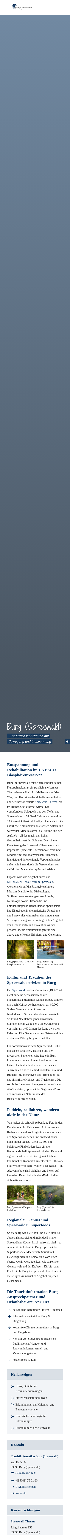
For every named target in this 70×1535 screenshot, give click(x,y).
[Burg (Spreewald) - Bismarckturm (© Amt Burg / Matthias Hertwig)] (50, 1195)
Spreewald (18, 990)
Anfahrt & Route (25, 1472)
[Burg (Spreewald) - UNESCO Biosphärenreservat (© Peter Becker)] (20, 949)
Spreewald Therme (46, 802)
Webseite (20, 1493)
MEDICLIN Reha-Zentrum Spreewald (30, 881)
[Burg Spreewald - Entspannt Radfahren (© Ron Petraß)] (20, 1195)
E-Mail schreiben (25, 1486)
